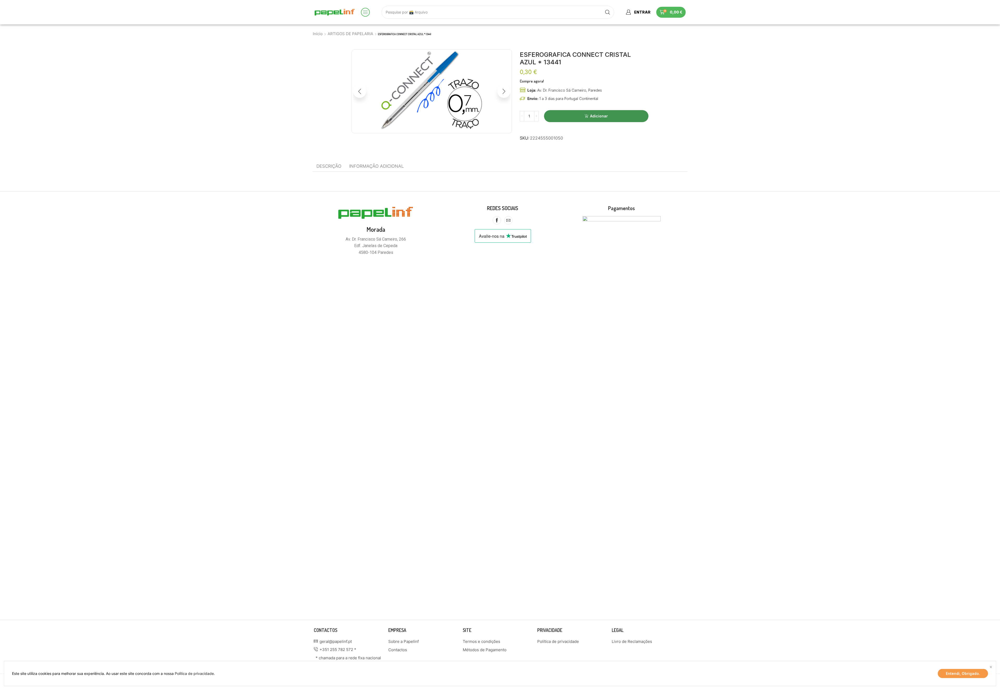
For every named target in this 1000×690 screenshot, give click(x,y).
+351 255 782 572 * (338, 649)
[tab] (328, 166)
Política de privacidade (194, 673)
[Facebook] (497, 220)
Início (318, 33)
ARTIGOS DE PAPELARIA (350, 33)
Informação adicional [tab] (376, 166)
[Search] (607, 12)
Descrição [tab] (328, 166)
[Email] (508, 220)
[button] (365, 12)
